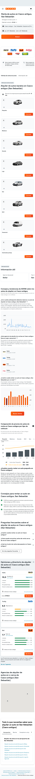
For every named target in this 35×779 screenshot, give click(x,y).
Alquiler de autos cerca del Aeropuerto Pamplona (16, 752)
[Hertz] (30, 572)
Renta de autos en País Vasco (23, 772)
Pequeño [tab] (4, 439)
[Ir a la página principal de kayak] (11, 9)
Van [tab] (30, 439)
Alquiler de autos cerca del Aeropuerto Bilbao (15, 744)
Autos (15, 770)
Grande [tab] (19, 439)
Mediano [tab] (12, 439)
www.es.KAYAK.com (7, 770)
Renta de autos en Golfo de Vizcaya (16, 773)
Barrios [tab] (15, 732)
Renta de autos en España (9, 772)
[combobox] (9, 19)
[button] (3, 9)
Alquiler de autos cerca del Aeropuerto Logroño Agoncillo (16, 757)
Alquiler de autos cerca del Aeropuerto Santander (16, 746)
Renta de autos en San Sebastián (9, 775)
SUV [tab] (25, 439)
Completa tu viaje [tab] (24, 732)
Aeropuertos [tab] (6, 732)
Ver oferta (28, 114)
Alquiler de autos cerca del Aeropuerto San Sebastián (15, 749)
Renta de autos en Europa (24, 770)
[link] (17, 414)
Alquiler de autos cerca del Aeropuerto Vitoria (15, 755)
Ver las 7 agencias (6, 664)
